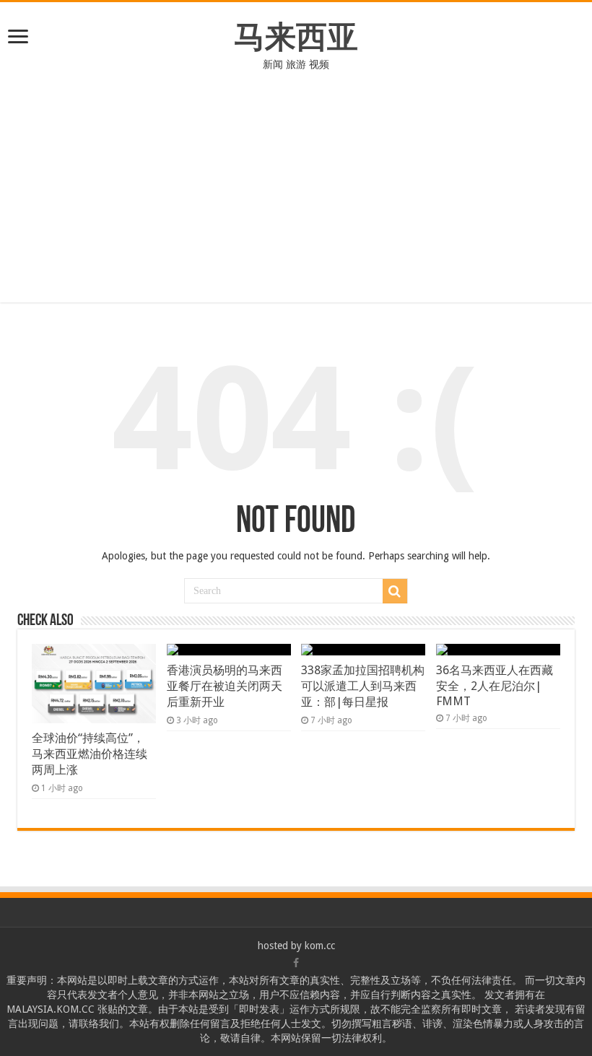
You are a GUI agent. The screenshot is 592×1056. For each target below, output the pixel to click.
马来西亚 (296, 36)
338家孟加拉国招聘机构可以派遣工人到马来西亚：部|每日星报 (363, 686)
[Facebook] (296, 963)
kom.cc (320, 945)
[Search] (395, 591)
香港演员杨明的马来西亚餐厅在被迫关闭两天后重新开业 (224, 686)
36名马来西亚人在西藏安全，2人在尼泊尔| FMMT (494, 685)
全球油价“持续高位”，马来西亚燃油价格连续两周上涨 (89, 754)
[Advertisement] (296, 180)
